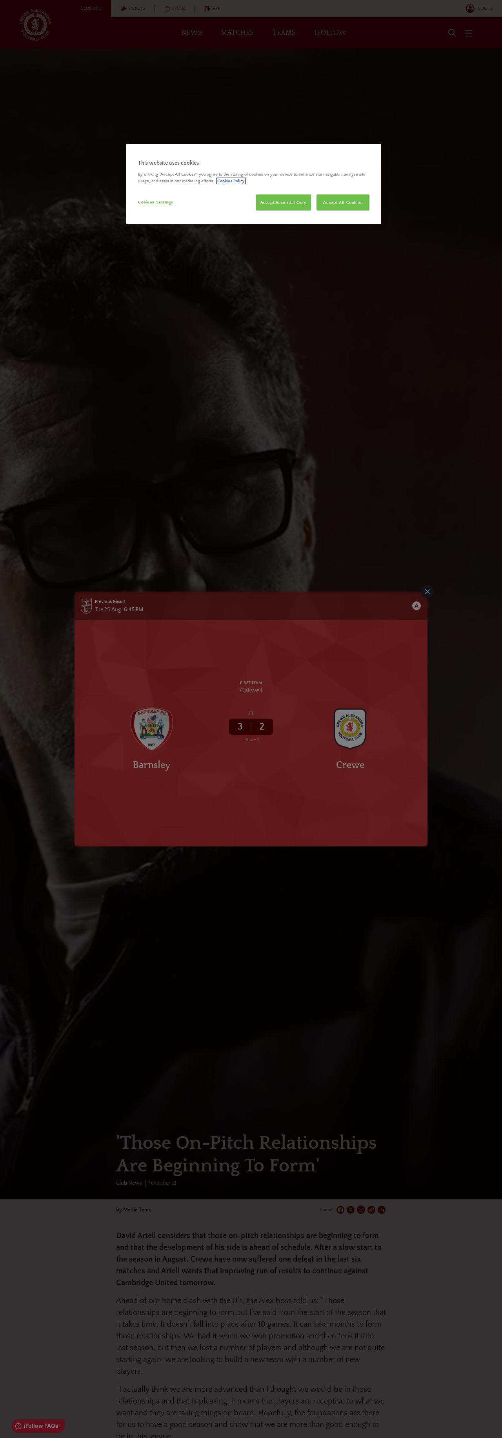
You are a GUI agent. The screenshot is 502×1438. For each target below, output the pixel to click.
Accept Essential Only (283, 202)
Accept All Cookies (342, 202)
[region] (253, 184)
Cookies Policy (231, 180)
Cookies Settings (155, 202)
